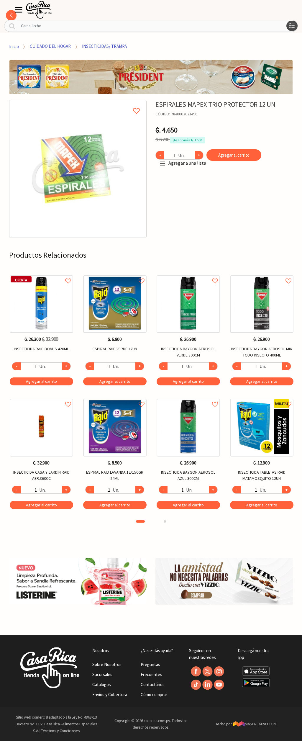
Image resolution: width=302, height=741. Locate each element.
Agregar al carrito (234, 155)
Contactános (153, 684)
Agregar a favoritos (41, 274)
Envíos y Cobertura (109, 694)
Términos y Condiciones (60, 730)
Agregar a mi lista (77, 104)
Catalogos (101, 684)
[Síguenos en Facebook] (196, 671)
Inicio (14, 46)
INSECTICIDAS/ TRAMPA (104, 46)
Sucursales (102, 674)
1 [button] (140, 521)
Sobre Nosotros (107, 664)
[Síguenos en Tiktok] (196, 685)
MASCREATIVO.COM (260, 724)
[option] (78, 169)
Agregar (41, 381)
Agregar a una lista (185, 163)
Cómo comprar (154, 694)
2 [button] (164, 521)
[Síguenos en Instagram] (219, 671)
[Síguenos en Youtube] (219, 685)
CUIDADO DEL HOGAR (50, 46)
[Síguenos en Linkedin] (207, 685)
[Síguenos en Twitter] (207, 671)
